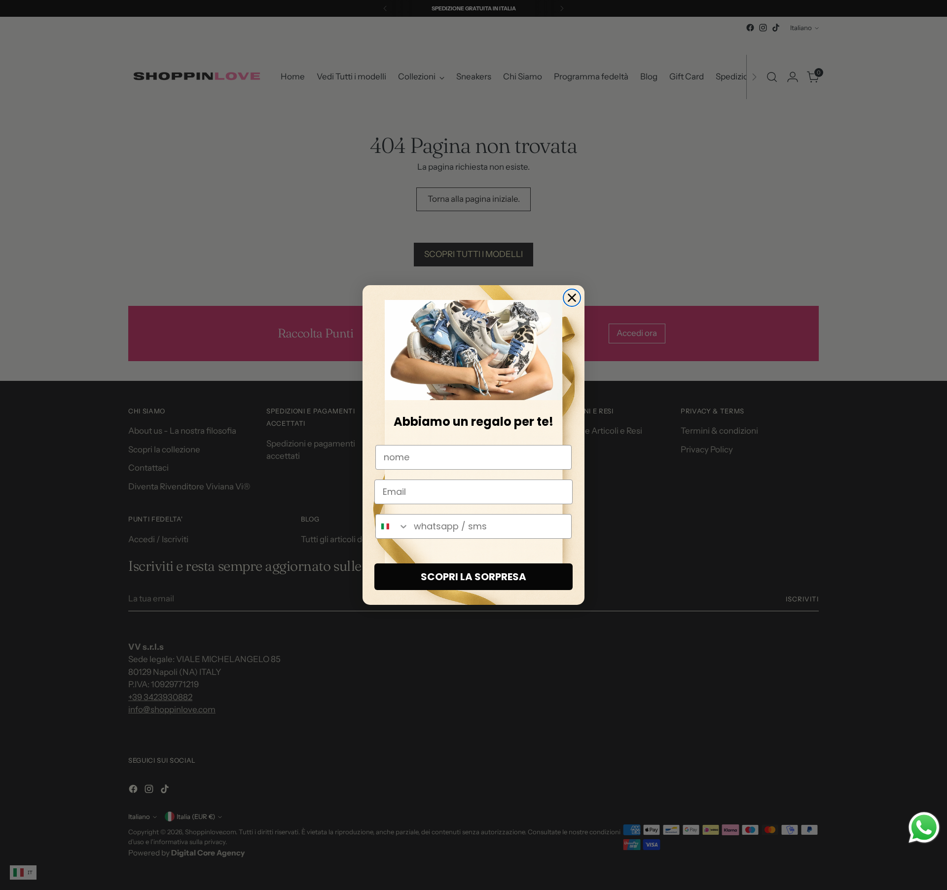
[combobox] (392, 526)
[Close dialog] (572, 297)
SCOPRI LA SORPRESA (473, 577)
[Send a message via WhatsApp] (924, 828)
